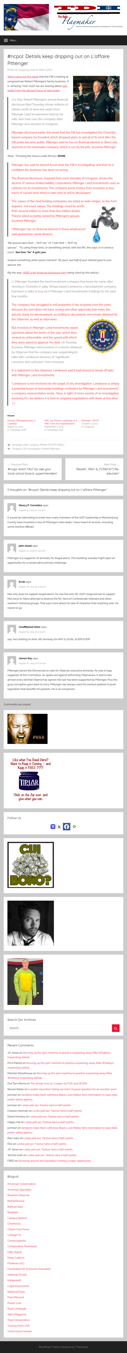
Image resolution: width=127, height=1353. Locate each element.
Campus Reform (17, 1218)
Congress (34, 444)
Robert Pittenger (51, 448)
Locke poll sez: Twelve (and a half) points (46, 1105)
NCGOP (52, 444)
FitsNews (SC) (15, 1263)
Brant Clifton (45, 69)
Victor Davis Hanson (19, 1331)
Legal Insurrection (18, 1286)
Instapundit (14, 1280)
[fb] (66, 826)
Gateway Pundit (17, 1274)
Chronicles (13, 1223)
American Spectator (19, 1189)
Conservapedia (16, 1240)
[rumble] (74, 826)
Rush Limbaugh (16, 1308)
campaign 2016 (20, 444)
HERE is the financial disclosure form (45, 272)
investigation (34, 448)
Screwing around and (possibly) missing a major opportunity (54, 1160)
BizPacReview (15, 1200)
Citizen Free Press (18, 1229)
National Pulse (16, 1291)
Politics (60, 444)
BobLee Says (15, 1206)
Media (43, 444)
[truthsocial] (53, 826)
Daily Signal (14, 1252)
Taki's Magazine (16, 1314)
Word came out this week (23, 76)
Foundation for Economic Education (29, 1268)
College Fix (14, 1234)
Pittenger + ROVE (90, 420)
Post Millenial (15, 1297)
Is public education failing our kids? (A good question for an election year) (72, 1089)
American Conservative (21, 1183)
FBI (24, 448)
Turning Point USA (18, 1325)
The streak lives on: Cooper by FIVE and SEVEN (58, 1083)
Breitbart (12, 1212)
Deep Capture (15, 1257)
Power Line (14, 1303)
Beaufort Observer (18, 1195)
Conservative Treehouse (22, 1246)
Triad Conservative (18, 1319)
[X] (59, 826)
